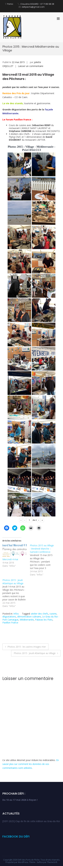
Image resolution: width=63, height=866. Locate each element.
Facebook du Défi (15, 836)
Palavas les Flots (43, 619)
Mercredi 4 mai (10, 559)
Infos (16, 613)
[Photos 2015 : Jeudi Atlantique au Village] (16, 593)
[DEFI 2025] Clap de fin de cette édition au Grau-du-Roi (31, 821)
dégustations (9, 616)
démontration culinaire (29, 616)
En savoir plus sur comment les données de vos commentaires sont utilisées (30, 764)
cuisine (53, 613)
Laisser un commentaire (30, 66)
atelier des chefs (39, 613)
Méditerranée (27, 619)
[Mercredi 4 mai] (14, 551)
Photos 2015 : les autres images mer (26, 646)
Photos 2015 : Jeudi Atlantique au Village (35, 653)
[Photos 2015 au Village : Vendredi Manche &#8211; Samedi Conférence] (43, 560)
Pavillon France (10, 622)
